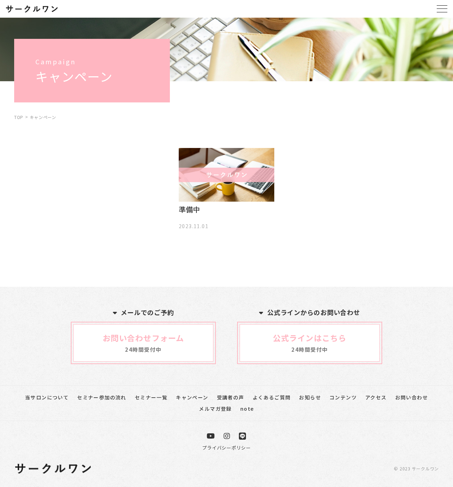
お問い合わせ (411, 397)
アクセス (376, 397)
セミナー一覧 (151, 397)
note (247, 408)
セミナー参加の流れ (101, 397)
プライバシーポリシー (226, 447)
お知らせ (310, 397)
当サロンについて (47, 397)
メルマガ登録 (215, 408)
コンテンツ (343, 397)
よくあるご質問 (272, 397)
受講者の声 (230, 397)
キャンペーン (192, 397)
